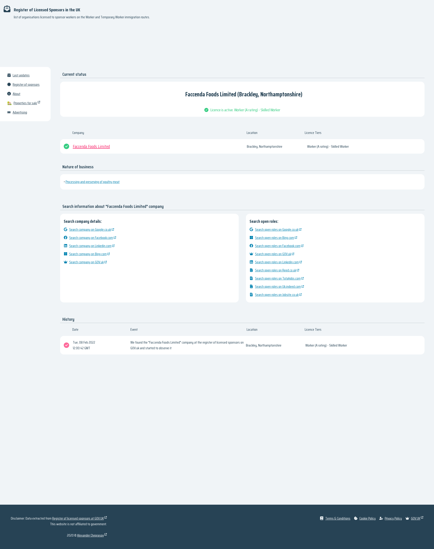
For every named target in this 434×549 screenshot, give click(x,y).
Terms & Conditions (337, 518)
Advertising (20, 112)
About (16, 94)
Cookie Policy (367, 518)
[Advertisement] (217, 45)
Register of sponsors (26, 84)
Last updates (21, 75)
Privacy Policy (393, 518)
